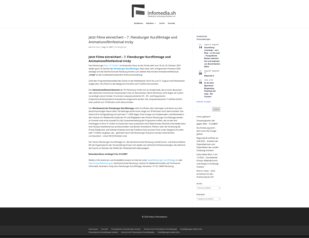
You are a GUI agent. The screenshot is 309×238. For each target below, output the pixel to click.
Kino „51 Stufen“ (111, 65)
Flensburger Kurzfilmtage (126, 68)
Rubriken (150, 23)
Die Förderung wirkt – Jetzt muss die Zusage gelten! (206, 131)
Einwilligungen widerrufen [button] (191, 229)
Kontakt (171, 23)
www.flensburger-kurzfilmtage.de (163, 160)
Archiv (162, 23)
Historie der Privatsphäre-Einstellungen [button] (160, 229)
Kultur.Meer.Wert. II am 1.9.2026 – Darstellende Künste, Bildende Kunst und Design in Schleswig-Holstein (208, 160)
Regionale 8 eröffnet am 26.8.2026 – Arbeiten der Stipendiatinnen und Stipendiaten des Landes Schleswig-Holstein (208, 144)
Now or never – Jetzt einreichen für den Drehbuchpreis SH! (206, 173)
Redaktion (138, 23)
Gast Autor (96, 47)
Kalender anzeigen (204, 101)
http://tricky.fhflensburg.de (101, 163)
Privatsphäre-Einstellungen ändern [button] (126, 229)
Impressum (93, 229)
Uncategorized (120, 47)
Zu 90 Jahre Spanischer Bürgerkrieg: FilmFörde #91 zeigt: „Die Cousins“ (210, 90)
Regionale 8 (209, 75)
